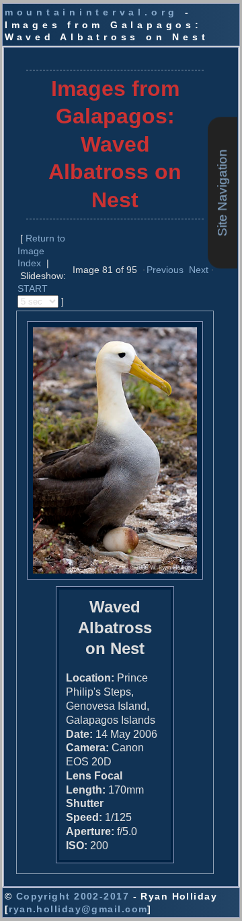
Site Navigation (222, 193)
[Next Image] (212, 269)
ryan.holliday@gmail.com (78, 909)
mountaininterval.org (91, 12)
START (32, 288)
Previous (165, 269)
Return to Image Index (41, 250)
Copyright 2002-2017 (72, 896)
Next (198, 269)
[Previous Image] (144, 269)
